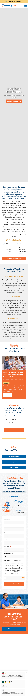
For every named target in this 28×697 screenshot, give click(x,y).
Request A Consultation (14, 583)
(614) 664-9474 (16, 1)
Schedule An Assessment (14, 101)
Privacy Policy (14, 573)
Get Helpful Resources (14, 629)
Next (14, 430)
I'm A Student (9, 422)
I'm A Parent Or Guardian (12, 419)
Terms (6, 573)
